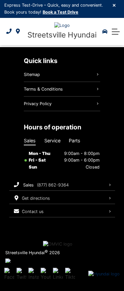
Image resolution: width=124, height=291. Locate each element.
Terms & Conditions (43, 89)
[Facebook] (9, 274)
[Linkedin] (58, 274)
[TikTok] (70, 274)
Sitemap (32, 74)
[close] (114, 5)
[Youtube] (46, 274)
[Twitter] (21, 274)
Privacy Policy (38, 103)
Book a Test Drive (60, 12)
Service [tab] (52, 140)
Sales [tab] (30, 140)
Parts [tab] (74, 140)
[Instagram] (33, 274)
